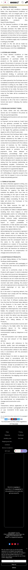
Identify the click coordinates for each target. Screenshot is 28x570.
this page (15, 424)
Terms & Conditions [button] (7, 448)
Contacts (7, 444)
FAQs (7, 432)
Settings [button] (14, 567)
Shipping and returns (7, 441)
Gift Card (7, 451)
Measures (7, 435)
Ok (14, 561)
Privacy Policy (9, 557)
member (16, 487)
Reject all (14, 564)
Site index (20, 438)
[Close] (26, 549)
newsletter (18, 489)
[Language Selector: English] (6, 2)
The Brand (21, 435)
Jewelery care (7, 438)
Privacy (21, 432)
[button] (23, 2)
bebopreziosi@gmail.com (13, 546)
